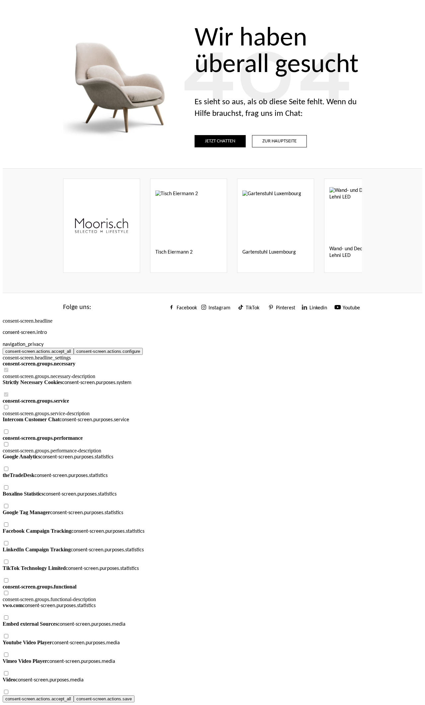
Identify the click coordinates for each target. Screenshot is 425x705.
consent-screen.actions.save (104, 698)
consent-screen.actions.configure (108, 351)
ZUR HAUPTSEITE (279, 141)
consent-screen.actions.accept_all (38, 351)
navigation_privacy (23, 344)
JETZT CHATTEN (220, 141)
